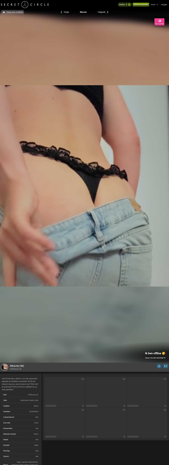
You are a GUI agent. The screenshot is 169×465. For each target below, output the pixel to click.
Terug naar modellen (14, 12)
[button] (154, 4)
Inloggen (164, 4)
